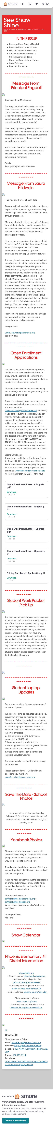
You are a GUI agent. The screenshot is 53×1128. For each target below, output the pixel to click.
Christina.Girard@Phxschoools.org (21, 410)
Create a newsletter (15, 1120)
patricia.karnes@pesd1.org (17, 902)
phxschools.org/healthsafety (26, 982)
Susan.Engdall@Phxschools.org (26, 1042)
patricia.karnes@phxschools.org (20, 899)
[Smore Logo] (11, 4)
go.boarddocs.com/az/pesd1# (26, 988)
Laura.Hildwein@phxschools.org (20, 333)
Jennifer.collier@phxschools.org (20, 777)
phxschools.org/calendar (35, 992)
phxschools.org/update (35, 976)
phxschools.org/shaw (27, 1001)
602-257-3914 (19, 1055)
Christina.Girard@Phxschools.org (30, 470)
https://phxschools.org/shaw (27, 1045)
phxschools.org (26, 973)
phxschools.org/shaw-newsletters (26, 1007)
